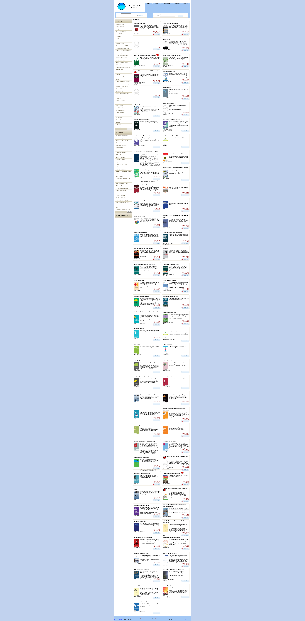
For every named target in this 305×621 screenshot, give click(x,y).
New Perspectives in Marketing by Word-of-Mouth (145, 55)
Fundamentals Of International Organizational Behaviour (175, 456)
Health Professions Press (121, 164)
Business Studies (120, 43)
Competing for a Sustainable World (170, 296)
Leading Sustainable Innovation (141, 601)
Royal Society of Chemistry (122, 188)
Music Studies (119, 103)
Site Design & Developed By (175, 619)
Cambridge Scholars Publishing (123, 209)
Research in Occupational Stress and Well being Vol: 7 (146, 70)
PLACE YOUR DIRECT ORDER (123, 215)
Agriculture (118, 36)
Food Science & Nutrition (121, 31)
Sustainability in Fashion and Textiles (171, 264)
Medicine (118, 38)
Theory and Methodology (121, 57)
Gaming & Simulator (120, 100)
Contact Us (185, 3)
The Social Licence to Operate (169, 393)
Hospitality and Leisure (121, 107)
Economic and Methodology (122, 96)
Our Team (166, 618)
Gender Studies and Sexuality (122, 84)
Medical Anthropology (120, 60)
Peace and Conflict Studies (122, 86)
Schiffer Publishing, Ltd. (121, 193)
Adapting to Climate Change (140, 521)
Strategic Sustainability (168, 376)
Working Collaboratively (139, 280)
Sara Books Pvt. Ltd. (120, 147)
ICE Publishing (119, 138)
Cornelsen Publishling (121, 152)
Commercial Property (120, 115)
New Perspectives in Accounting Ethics (142, 135)
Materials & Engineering (121, 33)
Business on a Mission (139, 328)
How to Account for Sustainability (141, 457)
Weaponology (119, 119)
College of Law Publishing (121, 154)
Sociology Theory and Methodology (123, 45)
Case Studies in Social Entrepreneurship (143, 537)
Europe (117, 79)
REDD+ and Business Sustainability (142, 569)
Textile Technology (120, 24)
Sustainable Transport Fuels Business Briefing (144, 441)
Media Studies (119, 72)
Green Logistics (119, 105)
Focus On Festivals (167, 585)
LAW (117, 166)
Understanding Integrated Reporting (142, 473)
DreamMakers (166, 248)
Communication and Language (123, 81)
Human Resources (120, 112)
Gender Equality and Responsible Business (172, 119)
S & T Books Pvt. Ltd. (127, 619)
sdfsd (117, 207)
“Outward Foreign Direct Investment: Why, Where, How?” (175, 488)
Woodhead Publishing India (122, 135)
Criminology (118, 127)
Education (118, 41)
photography (119, 117)
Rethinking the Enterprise (139, 409)
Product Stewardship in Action (140, 232)
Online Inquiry (151, 618)
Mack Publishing (119, 176)
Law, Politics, (119, 98)
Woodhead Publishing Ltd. (122, 197)
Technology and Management (122, 93)
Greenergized (137, 344)
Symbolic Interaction (120, 110)
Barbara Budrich (119, 205)
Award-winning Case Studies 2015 (170, 135)
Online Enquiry (167, 3)
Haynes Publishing (120, 162)
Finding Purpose (166, 39)
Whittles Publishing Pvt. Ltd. (122, 200)
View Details (157, 34)
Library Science (119, 91)
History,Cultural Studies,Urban (122, 48)
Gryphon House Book (120, 157)
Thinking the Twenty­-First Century (170, 23)
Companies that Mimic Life (169, 71)
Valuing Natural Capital (168, 360)
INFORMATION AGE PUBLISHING (123, 171)
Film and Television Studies (122, 62)
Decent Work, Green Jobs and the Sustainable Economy (175, 167)
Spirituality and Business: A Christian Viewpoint (173, 200)
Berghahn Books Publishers (122, 140)
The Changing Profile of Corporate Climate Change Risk (146, 311)
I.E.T (117, 173)
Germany (118, 74)
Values (135, 393)
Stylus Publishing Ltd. (120, 195)
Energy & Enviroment (120, 29)
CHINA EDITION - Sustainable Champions (172, 55)
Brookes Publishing (120, 142)
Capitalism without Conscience (170, 553)
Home (148, 3)
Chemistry (118, 124)
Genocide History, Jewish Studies (123, 50)
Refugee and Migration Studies (123, 67)
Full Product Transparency (140, 360)
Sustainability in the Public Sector (141, 505)
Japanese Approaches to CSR (169, 103)
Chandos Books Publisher (121, 145)
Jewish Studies (119, 69)
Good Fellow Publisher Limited (122, 202)
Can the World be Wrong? (139, 216)
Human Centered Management (140, 200)
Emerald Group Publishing (122, 150)
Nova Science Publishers (121, 181)
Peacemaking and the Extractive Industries (143, 248)
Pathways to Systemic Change (169, 312)
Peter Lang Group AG (120, 185)
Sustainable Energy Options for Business (143, 376)
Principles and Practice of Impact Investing (172, 232)
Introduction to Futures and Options (142, 119)
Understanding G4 (167, 87)
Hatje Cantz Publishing (121, 169)
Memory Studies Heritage (121, 76)
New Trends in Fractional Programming (171, 537)
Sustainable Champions (139, 168)
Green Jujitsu (166, 425)
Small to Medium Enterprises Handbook (171, 473)
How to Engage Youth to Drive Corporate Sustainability (146, 585)
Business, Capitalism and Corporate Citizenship (144, 264)
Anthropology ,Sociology (121, 53)
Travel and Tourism (120, 88)
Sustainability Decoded (139, 425)
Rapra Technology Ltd (121, 190)
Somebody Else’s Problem (169, 184)
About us (156, 3)
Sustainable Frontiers (167, 344)
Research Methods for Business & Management (173, 569)
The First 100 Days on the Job (169, 441)
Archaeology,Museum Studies (122, 55)
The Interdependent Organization (170, 280)
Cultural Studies (119, 64)
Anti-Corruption (166, 151)
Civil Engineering (120, 26)
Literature (118, 122)
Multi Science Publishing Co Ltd (123, 178)
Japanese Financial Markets (140, 23)
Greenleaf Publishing (120, 159)
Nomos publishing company (122, 183)
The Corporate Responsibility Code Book (143, 184)
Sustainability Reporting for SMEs (141, 296)
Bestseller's (177, 3)
